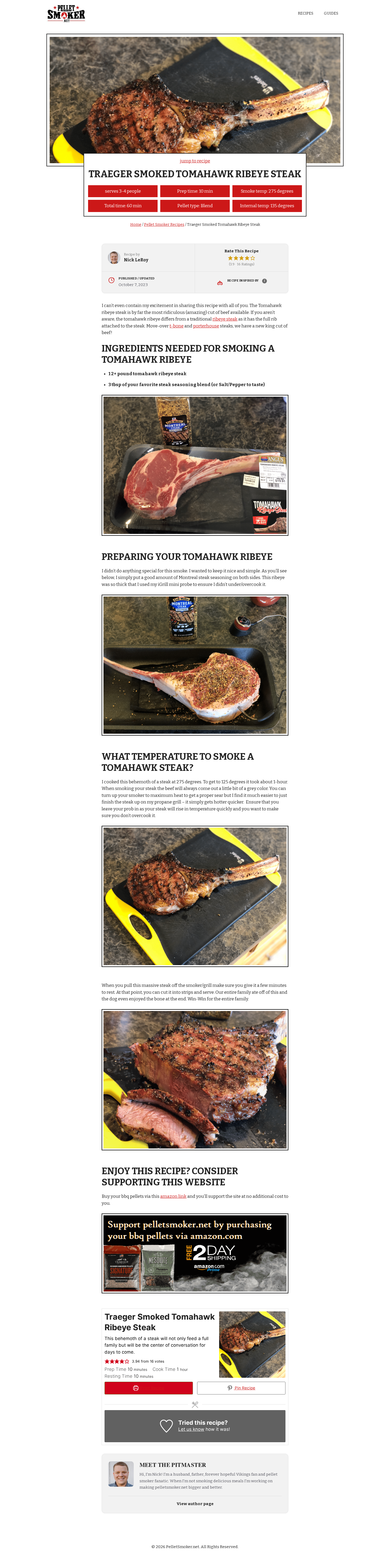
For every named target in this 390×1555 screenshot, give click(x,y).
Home (135, 224)
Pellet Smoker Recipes (164, 224)
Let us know (191, 1429)
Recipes (305, 13)
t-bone (177, 326)
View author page (195, 1503)
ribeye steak (225, 319)
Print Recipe (152, 1387)
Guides (331, 13)
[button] (230, 258)
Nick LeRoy (136, 259)
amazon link (173, 1196)
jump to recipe (195, 161)
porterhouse (206, 326)
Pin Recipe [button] (244, 1387)
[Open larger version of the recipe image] (252, 1344)
